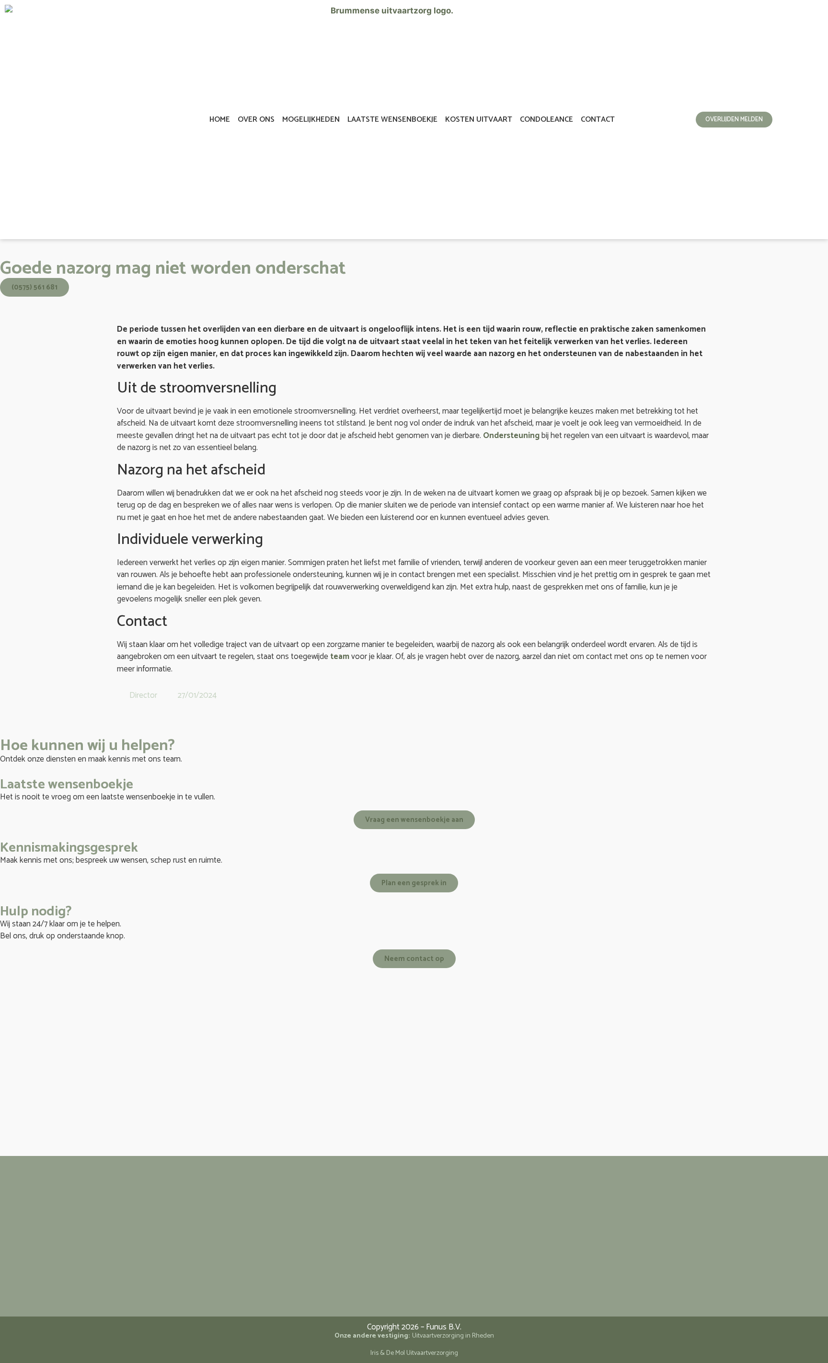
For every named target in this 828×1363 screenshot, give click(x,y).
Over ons (256, 119)
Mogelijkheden (311, 119)
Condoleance (546, 119)
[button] (120, 715)
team (339, 656)
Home (219, 119)
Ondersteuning (511, 435)
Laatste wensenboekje (392, 119)
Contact (598, 119)
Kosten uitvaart (478, 119)
